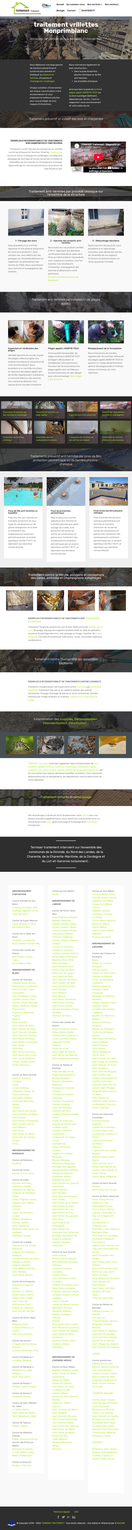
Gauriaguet (17, 1098)
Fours (32, 999)
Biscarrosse (106, 1363)
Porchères (97, 1239)
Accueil (60, 4)
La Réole (56, 1127)
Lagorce (96, 1212)
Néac (105, 1232)
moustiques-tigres (86, 767)
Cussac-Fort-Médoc (102, 904)
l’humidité (81, 687)
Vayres (95, 1176)
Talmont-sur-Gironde (102, 1413)
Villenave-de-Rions (61, 1016)
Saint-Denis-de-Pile (102, 1268)
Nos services (93, 4)
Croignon (23, 1199)
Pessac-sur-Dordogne (103, 1029)
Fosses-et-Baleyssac (62, 1121)
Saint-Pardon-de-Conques (65, 1331)
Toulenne (56, 1344)
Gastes (104, 1367)
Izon (111, 1130)
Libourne (96, 1147)
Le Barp (28, 957)
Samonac (30, 1058)
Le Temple (97, 917)
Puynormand (98, 1242)
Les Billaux (97, 1143)
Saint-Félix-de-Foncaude (64, 1196)
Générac (28, 1098)
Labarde (96, 911)
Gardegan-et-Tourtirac (103, 996)
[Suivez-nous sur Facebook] (58, 1518)
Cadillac (56, 924)
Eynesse (105, 1311)
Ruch (67, 1180)
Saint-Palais (18, 1045)
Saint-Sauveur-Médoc (63, 1423)
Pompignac (26, 1219)
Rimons (67, 1176)
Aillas (54, 1071)
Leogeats (56, 1298)
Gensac (95, 1002)
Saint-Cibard (98, 1262)
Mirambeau (97, 1423)
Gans (54, 1288)
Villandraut (57, 1347)
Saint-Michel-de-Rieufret (64, 1055)
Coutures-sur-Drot (61, 1111)
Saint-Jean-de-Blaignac (104, 1071)
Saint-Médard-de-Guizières (105, 1278)
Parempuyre (25, 1455)
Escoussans (58, 933)
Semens (56, 1009)
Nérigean (96, 1025)
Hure (73, 1124)
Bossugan (97, 966)
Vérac (102, 1176)
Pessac (32, 1386)
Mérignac (27, 1360)
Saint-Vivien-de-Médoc (63, 1429)
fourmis (50, 767)
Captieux (56, 1265)
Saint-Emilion (98, 1048)
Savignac (66, 1239)
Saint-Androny (19, 1022)
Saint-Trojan (18, 1058)
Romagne (63, 963)
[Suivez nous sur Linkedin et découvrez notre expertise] (73, 1518)
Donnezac (24, 1094)
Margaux (111, 920)
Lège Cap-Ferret (20, 914)
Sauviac (56, 1340)
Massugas (57, 1157)
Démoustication (85, 719)
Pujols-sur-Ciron (60, 1048)
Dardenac (106, 986)
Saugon (16, 1140)
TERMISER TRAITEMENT (53, 1523)
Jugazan (96, 1006)
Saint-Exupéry (59, 1193)
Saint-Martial (58, 996)
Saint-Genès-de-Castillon (104, 1062)
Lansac (24, 1002)
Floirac (31, 1173)
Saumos (96, 937)
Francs (95, 1209)
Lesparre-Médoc (60, 1393)
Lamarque (97, 914)
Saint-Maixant (59, 993)
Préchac (56, 1318)
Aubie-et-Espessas (21, 1078)
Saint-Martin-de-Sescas (64, 999)
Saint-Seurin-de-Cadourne (65, 1426)
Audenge (16, 911)
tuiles (48, 822)
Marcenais (28, 1101)
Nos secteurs (112, 4)
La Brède (25, 1262)
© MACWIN (120, 1523)
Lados (64, 1127)
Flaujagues (97, 993)
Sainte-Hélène (99, 927)
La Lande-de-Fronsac (102, 1134)
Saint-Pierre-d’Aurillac (63, 1002)
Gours (102, 1209)
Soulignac (66, 1009)
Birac (54, 1262)
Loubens (56, 1150)
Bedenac (111, 1432)
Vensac (55, 1445)
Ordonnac (73, 1396)
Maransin (114, 1229)
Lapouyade (106, 1212)
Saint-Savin (18, 1130)
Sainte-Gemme (59, 1190)
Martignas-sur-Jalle (22, 1370)
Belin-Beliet (18, 957)
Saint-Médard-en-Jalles (24, 1416)
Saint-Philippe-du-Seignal (105, 1344)
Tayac (95, 1295)
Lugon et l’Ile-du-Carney (104, 1150)
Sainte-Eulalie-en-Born (103, 1377)
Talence (23, 1426)
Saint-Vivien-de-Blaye (23, 1134)
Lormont (16, 1350)
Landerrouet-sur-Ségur (63, 1137)
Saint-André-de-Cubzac (24, 1111)
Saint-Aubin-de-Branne (104, 1038)
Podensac (57, 1042)
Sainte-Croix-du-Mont (63, 970)
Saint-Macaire (59, 989)
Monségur (57, 1167)
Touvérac (96, 1455)
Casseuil (56, 1091)
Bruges (15, 1465)
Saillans (105, 1157)
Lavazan (65, 1295)
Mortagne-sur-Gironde (103, 1419)
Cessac (72, 927)
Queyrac (56, 1406)
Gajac (76, 1285)
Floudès (75, 1114)
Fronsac (96, 1130)
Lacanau (105, 911)
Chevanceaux (99, 1432)
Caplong (96, 1311)
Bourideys (72, 1262)
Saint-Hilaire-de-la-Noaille (65, 1203)
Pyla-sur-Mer (33, 943)
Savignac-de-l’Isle (101, 1291)
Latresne (16, 1206)
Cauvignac (57, 1272)
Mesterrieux (58, 1163)
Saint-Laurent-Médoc (102, 930)
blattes (69, 770)
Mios (28, 927)
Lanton (34, 911)
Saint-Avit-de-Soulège (103, 1334)
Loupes (15, 1216)
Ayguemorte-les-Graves (24, 1245)
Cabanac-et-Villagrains (23, 1252)
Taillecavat (57, 1245)
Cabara (103, 970)
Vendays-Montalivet (62, 1442)
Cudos (72, 1278)
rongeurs (32, 770)
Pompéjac (66, 1314)
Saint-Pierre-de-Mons (63, 1334)
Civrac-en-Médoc (68, 1373)
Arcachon (17, 940)
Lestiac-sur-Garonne (62, 950)
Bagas (55, 1075)
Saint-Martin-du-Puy (62, 1212)
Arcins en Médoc (100, 894)
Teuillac (24, 1062)
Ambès (15, 1288)
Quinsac (16, 1222)
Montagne (97, 1232)
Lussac (106, 1229)
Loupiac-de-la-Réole (62, 1153)
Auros (70, 1071)
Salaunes (96, 933)
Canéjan (16, 1386)
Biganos (26, 911)
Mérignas (65, 1160)
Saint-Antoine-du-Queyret (65, 1183)
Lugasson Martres (69, 953)
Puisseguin (108, 1239)
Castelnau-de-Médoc (102, 901)
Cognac (106, 1455)
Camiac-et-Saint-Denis (103, 973)
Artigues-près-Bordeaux (24, 1344)
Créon (15, 1199)
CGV (76, 1512)
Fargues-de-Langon (62, 1285)
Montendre (113, 1429)
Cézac (15, 1085)
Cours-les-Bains (60, 1278)
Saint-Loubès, (27, 1298)
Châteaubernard (109, 1452)
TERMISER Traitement (38, 763)
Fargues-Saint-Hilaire (22, 1203)
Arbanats (56, 1029)
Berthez (56, 1078)
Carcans (113, 897)
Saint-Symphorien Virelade (65, 1058)
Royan (104, 1400)
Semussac (104, 1406)
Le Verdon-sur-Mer (61, 1390)
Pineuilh (108, 1324)
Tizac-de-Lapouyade (102, 1298)
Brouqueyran (58, 1088)
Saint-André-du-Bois (62, 966)
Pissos (113, 1373)
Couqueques (58, 1377)
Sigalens (56, 1242)
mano (99, 1370)
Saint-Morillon (19, 1272)
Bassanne (70, 1075)
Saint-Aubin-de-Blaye (23, 1025)
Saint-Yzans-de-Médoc (63, 1432)
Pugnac (16, 1016)
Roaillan (56, 1321)
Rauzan (96, 1035)
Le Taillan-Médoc (20, 1409)
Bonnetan (26, 1183)
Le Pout (16, 1209)
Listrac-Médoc (99, 920)
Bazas (63, 1255)
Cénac (15, 1196)
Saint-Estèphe (59, 1413)
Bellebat (56, 920)
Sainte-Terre (98, 1055)
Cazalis (55, 1275)
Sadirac (24, 1222)
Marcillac (33, 1002)
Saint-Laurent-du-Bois (63, 983)
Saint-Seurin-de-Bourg (23, 1052)
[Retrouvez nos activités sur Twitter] (63, 1518)
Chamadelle (98, 1206)
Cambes (27, 1186)
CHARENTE (97, 1442)
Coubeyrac (97, 983)
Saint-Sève (57, 1219)
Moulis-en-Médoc (100, 924)
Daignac (96, 986)
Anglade (16, 983)
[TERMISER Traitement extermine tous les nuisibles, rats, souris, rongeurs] (50, 744)
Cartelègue (23, 996)
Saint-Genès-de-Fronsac (104, 1190)
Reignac (16, 1019)
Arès (35, 907)
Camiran (70, 1088)
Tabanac (28, 1334)
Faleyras (69, 933)
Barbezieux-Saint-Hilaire (104, 1449)
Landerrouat (58, 1134)
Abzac (95, 1199)
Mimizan (96, 1367)
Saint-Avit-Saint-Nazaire (104, 1337)
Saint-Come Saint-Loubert (65, 1324)
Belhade (96, 1363)
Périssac (96, 1186)
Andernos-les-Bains (22, 907)
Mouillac (96, 1153)
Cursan (32, 1199)
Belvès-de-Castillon (102, 963)
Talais (55, 1439)
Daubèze (56, 1114)
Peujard (16, 1107)
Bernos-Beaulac (60, 1258)
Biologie (60, 10)
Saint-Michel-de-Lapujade (65, 1216)
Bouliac (15, 1173)
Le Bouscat (25, 1465)
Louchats (63, 1038)
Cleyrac (56, 1104)
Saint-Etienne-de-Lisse (103, 1058)
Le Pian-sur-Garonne (62, 947)
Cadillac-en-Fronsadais (103, 1127)
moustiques (70, 767)
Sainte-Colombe (100, 1042)
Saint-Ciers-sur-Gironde (24, 1035)
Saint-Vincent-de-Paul (23, 1311)
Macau (55, 894)
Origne (72, 1038)
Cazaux (22, 943)
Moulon (95, 1019)
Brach (105, 897)
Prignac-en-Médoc (61, 1403)
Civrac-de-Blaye (20, 1088)
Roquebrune (58, 1180)
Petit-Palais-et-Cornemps (105, 1235)
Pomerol (96, 1157)
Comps (33, 996)
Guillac (113, 1002)
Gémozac (96, 1429)
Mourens (56, 960)
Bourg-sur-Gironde (28, 986)
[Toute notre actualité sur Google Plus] (68, 1518)
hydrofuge (91, 822)
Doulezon (96, 989)
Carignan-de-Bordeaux (23, 1193)
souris (45, 770)
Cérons (62, 1032)
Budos (55, 1032)
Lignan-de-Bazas (60, 1304)
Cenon (23, 1173)
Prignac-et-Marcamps (23, 1012)
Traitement (48, 797)
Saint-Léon (17, 1334)
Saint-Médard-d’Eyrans (23, 1268)
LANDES (96, 1354)
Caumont (56, 1101)
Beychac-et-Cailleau (22, 1291)
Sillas (72, 1340)
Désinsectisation (55, 723)
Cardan (55, 927)
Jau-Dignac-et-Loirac (63, 1386)
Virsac (15, 1143)
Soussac (65, 1242)
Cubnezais (17, 1091)
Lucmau (74, 1304)
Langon (75, 1291)
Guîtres (110, 1209)
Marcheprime (18, 927)
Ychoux (102, 1383)
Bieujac (72, 1258)
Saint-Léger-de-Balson (63, 1052)
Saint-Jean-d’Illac (21, 1377)
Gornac (55, 940)
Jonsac (110, 1426)
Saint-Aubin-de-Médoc (23, 1413)
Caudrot (64, 927)
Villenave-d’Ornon (28, 1439)
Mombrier (24, 1006)
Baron (95, 960)
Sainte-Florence (100, 1045)
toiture (85, 815)
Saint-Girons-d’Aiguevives (25, 1121)
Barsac (73, 1029)
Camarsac (17, 1186)
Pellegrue (56, 1173)
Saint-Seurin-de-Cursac (24, 1055)
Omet (64, 960)
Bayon (24, 983)
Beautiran (17, 1249)
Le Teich (32, 924)
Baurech (16, 1183)
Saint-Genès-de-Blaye (23, 1038)
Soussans (105, 937)
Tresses (27, 1235)
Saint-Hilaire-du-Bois (62, 1206)
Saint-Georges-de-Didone (105, 1403)
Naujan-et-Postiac (101, 1022)
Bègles (15, 1426)
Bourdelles (67, 1081)
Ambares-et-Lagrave (22, 1285)
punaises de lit (90, 770)
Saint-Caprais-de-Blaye (24, 1029)
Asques (105, 1121)
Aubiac (55, 1255)
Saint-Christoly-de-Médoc (65, 1409)
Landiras (71, 1035)
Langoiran (73, 940)
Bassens (16, 1347)
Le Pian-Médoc (19, 1452)
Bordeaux (17, 1163)
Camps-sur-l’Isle (100, 1203)
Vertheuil (56, 1449)
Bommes (62, 1262)
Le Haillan (17, 1360)
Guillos (70, 1032)
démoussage (82, 797)
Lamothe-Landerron (62, 1130)
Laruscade (17, 1101)
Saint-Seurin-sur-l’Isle (103, 1288)
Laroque (56, 943)
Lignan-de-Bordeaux (22, 1212)
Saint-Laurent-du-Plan (63, 986)
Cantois (64, 924)
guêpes (41, 767)
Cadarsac (96, 1124)
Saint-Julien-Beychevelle (64, 1419)
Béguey (73, 917)
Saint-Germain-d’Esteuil (64, 1416)
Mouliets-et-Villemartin (103, 1016)
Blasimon (56, 1081)
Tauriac (15, 1062)
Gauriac (16, 1002)
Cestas (24, 1386)
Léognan (16, 1265)
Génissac (96, 999)
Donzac (72, 930)
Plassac (33, 1006)
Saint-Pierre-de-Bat (62, 1006)
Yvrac (36, 1350)
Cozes (95, 1406)
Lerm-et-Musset (60, 1301)
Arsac (112, 894)
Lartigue (56, 1295)
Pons (104, 1429)
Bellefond (66, 920)
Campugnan (18, 993)
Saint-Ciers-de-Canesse (24, 1032)
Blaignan (66, 1370)
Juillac (105, 1006)
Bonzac (110, 1199)
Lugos (15, 960)
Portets (66, 1042)
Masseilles (57, 1311)
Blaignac (65, 1078)
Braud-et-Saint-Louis (23, 989)
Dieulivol (66, 1114)
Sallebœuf (17, 1235)
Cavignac (16, 1081)
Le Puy (55, 1140)
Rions (54, 963)
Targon (75, 1009)
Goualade (70, 1288)
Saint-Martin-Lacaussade (24, 1042)
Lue (94, 1370)
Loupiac (56, 953)
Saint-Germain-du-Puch (104, 1065)
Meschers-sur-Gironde (103, 1409)
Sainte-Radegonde (101, 1052)
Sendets (65, 1340)
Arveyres (96, 1121)
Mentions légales (62, 1512)
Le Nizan (75, 1295)
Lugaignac (97, 1012)
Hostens (56, 1035)
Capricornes (56, 152)
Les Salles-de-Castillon (103, 1009)
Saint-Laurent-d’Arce (22, 1124)
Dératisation (78, 723)
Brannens (57, 1085)
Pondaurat (67, 1173)
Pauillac (56, 1400)
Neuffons (65, 1170)
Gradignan (17, 1396)
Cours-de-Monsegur (62, 1107)
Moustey (107, 1370)
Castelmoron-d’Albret (62, 1094)
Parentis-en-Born (100, 1373)
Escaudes (56, 1281)
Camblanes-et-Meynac (23, 1190)
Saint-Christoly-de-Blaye (24, 1114)
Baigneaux (63, 917)
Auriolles (62, 1071)
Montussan (27, 1350)
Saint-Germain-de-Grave (64, 979)
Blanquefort (18, 1449)
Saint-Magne (18, 963)
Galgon (104, 1130)
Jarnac (110, 1459)
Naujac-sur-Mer (59, 1396)
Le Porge (107, 914)
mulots (53, 770)
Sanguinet (97, 1380)
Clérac (107, 1436)
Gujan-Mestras (19, 924)
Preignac (56, 1045)
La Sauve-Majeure (21, 1327)
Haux (25, 1324)
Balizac (65, 1029)
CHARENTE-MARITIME (102, 1393)
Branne (95, 970)
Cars (14, 996)
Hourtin (96, 907)
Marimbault (57, 1308)
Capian (72, 924)
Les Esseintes (58, 1143)
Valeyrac (63, 1439)
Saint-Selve (18, 1275)
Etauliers (16, 999)
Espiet (105, 989)
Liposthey (113, 1367)
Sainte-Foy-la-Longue (63, 973)
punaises (78, 770)
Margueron (97, 1324)
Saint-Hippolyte (100, 1068)
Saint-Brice (57, 1186)
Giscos (61, 1288)
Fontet (55, 1117)
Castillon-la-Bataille (102, 976)
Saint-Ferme (58, 1199)
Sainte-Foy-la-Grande (103, 1340)
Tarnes (102, 1173)
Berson (32, 983)
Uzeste (65, 1344)
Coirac (55, 930)
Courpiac (63, 930)
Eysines (29, 1449)
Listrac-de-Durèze (61, 1147)
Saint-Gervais (19, 1117)
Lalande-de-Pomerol (102, 1140)
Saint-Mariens (19, 1127)
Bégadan (56, 1370)
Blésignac (17, 1324)
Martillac (26, 1265)
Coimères (65, 1104)
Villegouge (111, 1176)
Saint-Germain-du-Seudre (105, 1416)
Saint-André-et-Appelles (104, 1331)
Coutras (108, 1206)
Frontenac (57, 937)
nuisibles (66, 719)
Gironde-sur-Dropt (61, 1124)
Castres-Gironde (20, 1258)
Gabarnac (68, 937)
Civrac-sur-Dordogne (102, 979)
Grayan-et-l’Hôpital (61, 1383)
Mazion (15, 1006)
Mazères (67, 1311)
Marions (68, 1308)
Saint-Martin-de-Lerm (63, 1209)
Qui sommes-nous (75, 4)
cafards (61, 770)
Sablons (96, 1245)
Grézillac (104, 1002)
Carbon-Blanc (19, 1295)
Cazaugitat (67, 1101)
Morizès (56, 1170)
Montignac (72, 957)
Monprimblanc (59, 957)
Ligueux (113, 1321)
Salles (29, 963)
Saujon (111, 1400)
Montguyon (97, 1436)
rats (40, 770)
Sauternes (57, 1337)
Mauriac (56, 1160)
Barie (61, 1075)
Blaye (15, 986)
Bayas (102, 1199)
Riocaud (96, 1327)
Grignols (56, 1291)
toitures (63, 797)
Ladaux (63, 940)
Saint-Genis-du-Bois (62, 976)
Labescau (66, 1291)
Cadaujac (17, 1255)
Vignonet (104, 1107)
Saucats (29, 1275)
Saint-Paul (17, 1048)
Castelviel (57, 1098)
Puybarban (57, 1176)
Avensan (96, 897)
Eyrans (25, 999)
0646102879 (88, 10)
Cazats (63, 1275)
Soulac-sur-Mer (59, 1436)
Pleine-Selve (18, 1009)
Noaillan (56, 1314)
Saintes (96, 1400)
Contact (71, 10)
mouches (59, 767)
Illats (63, 1035)
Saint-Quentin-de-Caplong (105, 1347)
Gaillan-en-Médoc (61, 1380)
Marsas (15, 1104)
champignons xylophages (42, 81)
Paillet (71, 960)
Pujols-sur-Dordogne (102, 1032)
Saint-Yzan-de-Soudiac (23, 1137)
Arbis (54, 917)
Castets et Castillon (61, 1268)
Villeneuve (24, 1065)
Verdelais (56, 1012)
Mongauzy (70, 1163)
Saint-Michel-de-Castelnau (65, 1327)
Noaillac (74, 1170)
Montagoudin (69, 1167)
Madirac (16, 1219)
